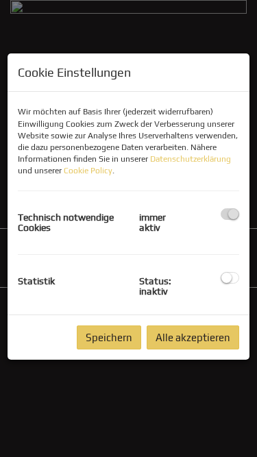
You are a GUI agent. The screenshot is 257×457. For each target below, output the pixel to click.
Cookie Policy (88, 170)
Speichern (109, 337)
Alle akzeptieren (193, 337)
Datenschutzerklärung (190, 159)
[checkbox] (230, 214)
